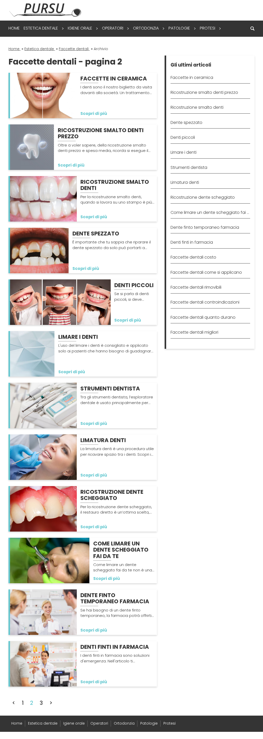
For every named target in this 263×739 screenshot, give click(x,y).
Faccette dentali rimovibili (196, 287)
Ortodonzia (146, 28)
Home (14, 28)
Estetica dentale (41, 28)
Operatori (112, 28)
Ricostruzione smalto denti (197, 107)
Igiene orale (80, 28)
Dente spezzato (186, 122)
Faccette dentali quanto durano (203, 317)
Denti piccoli (183, 137)
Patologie (179, 28)
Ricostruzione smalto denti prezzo (204, 92)
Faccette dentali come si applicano (206, 272)
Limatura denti (185, 182)
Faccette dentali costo (193, 257)
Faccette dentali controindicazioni (205, 302)
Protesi (207, 28)
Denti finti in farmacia (192, 242)
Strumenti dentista (189, 167)
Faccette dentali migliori (194, 332)
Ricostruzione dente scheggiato (203, 197)
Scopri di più (93, 113)
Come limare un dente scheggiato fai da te (210, 212)
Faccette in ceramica (192, 77)
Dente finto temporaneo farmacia (205, 227)
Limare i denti (183, 152)
